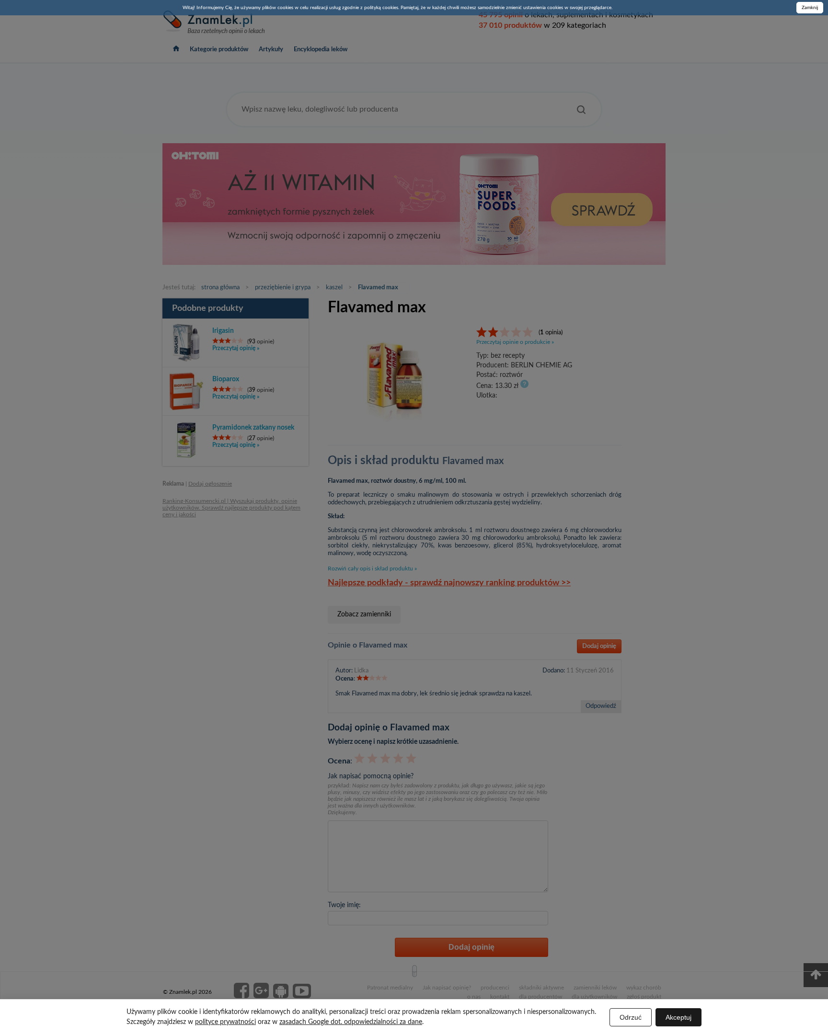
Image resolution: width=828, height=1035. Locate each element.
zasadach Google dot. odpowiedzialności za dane (350, 1022)
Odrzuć (631, 1017)
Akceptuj (678, 1017)
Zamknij (810, 7)
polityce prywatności (225, 1022)
